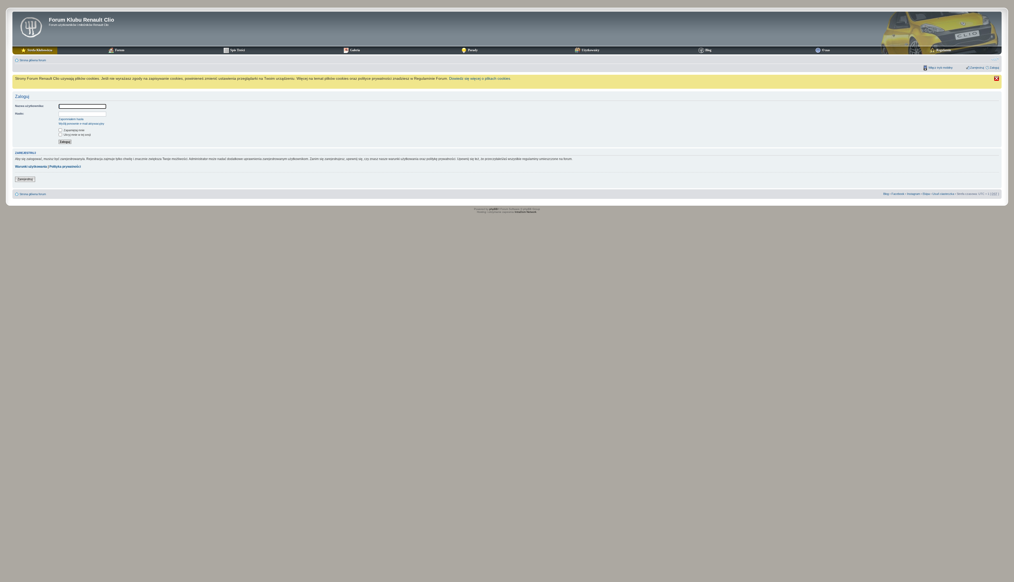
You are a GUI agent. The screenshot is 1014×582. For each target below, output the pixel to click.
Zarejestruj (977, 67)
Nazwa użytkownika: (29, 105)
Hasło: (19, 113)
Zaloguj (994, 67)
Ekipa (926, 193)
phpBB (493, 209)
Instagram (913, 193)
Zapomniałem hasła (71, 119)
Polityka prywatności (65, 166)
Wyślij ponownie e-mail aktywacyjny (81, 123)
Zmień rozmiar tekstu (995, 59)
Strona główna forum (33, 60)
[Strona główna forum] (31, 26)
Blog (886, 193)
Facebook (897, 193)
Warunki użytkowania (31, 166)
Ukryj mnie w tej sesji (77, 134)
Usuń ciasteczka (943, 193)
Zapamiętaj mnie (73, 130)
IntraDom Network (525, 211)
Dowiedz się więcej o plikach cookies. (480, 78)
